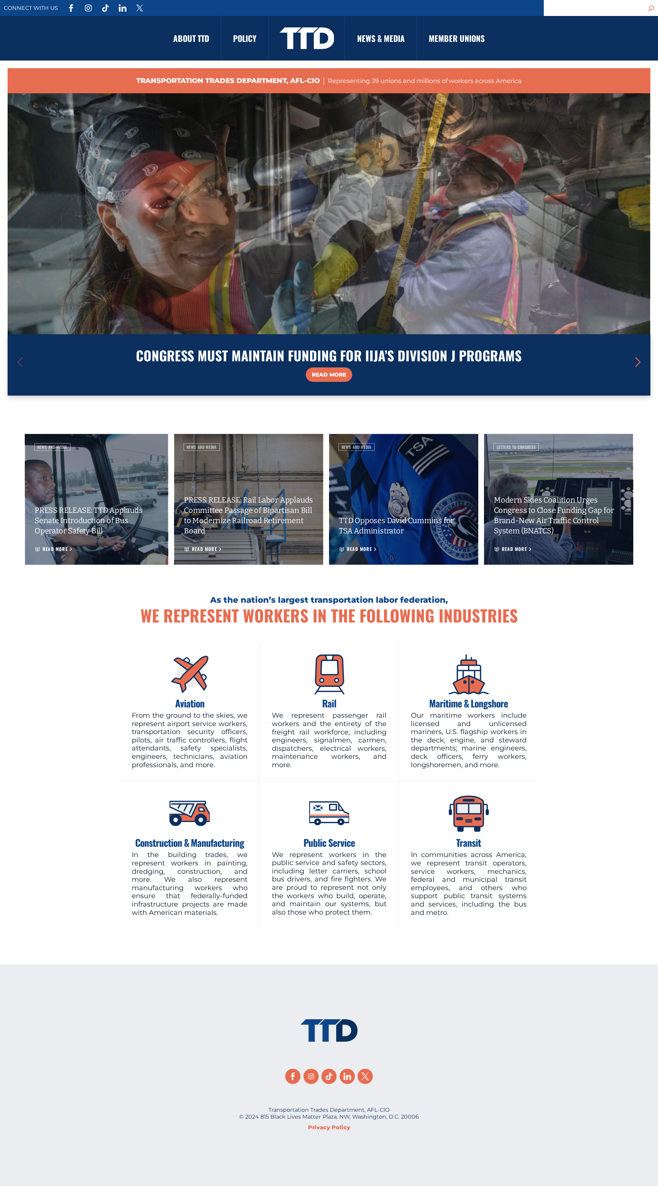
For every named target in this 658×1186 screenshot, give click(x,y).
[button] (638, 362)
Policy (244, 38)
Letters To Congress (516, 447)
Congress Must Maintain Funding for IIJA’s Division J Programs (329, 355)
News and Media (52, 447)
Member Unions (457, 38)
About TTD (191, 38)
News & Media (381, 38)
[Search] (651, 8)
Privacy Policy (329, 1127)
